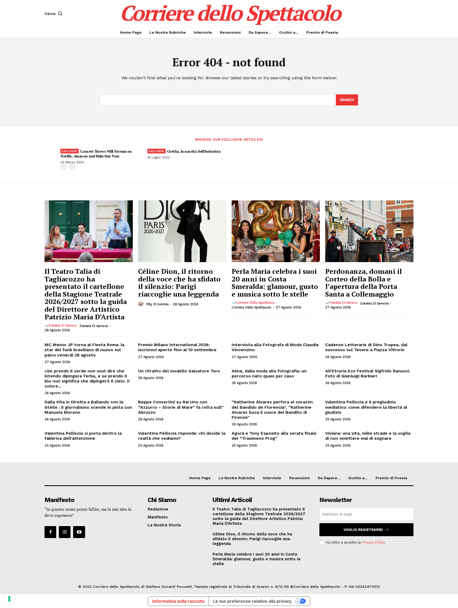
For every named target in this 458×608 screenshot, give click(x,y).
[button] (54, 13)
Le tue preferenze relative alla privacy (252, 601)
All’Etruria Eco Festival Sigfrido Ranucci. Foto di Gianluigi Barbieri (367, 373)
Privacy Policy (373, 542)
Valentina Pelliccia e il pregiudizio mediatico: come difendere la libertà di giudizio (366, 407)
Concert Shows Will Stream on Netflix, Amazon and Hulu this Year (96, 153)
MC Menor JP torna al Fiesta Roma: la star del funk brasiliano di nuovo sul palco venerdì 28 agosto (84, 349)
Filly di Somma (157, 304)
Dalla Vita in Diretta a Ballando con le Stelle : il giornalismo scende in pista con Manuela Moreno (88, 407)
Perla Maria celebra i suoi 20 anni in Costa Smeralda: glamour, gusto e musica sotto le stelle (275, 282)
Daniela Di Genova (94, 326)
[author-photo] (62, 326)
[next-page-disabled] (72, 166)
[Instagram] (65, 532)
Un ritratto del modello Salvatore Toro (179, 370)
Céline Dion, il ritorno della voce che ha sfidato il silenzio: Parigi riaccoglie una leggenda (179, 282)
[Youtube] (79, 532)
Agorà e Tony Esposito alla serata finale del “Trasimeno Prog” (274, 436)
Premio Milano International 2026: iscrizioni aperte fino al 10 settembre (177, 347)
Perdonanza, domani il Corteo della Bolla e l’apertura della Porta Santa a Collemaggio (363, 282)
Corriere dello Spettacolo (251, 307)
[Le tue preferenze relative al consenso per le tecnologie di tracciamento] (9, 599)
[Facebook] (50, 532)
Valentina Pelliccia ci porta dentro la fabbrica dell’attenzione (83, 436)
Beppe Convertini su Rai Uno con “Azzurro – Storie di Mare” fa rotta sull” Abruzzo (181, 407)
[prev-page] (63, 166)
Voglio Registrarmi (363, 530)
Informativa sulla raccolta (178, 601)
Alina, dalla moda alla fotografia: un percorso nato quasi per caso (269, 373)
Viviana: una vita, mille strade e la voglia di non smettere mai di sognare (367, 436)
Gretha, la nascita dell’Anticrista (194, 151)
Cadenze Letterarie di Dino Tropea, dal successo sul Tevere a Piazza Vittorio (366, 347)
